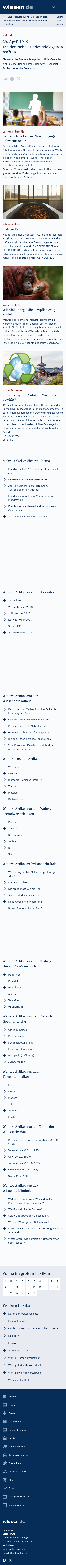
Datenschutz (9, 1533)
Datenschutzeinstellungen (16, 1537)
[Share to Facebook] (12, 79)
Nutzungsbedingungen (14, 1549)
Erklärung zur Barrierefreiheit (17, 1541)
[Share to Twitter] (19, 79)
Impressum (8, 1529)
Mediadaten (8, 1545)
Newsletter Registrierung (15, 1553)
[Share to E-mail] (5, 79)
